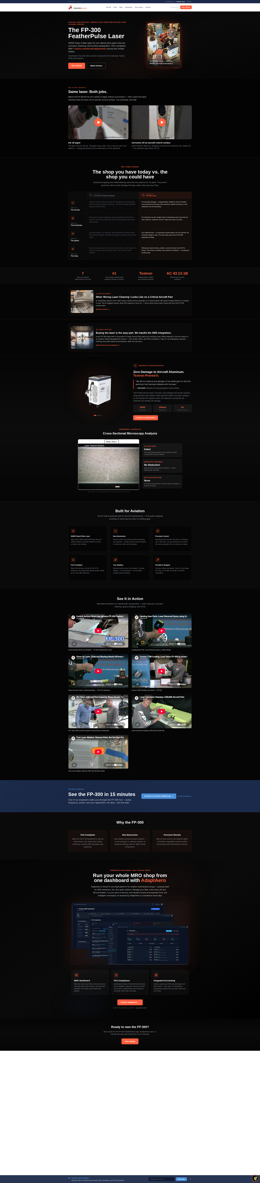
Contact (148, 7)
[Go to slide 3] (97, 415)
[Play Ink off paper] (98, 122)
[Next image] (117, 392)
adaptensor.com (141, 1008)
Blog (120, 7)
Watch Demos (96, 66)
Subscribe (181, 1179)
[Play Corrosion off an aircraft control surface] (162, 122)
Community (128, 7)
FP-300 (108, 7)
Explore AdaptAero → (130, 1002)
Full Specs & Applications (145, 418)
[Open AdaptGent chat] (255, 1178)
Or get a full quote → (185, 796)
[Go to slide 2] (95, 415)
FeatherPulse (169, 1)
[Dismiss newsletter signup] (190, 1179)
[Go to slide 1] (94, 415)
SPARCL (189, 1)
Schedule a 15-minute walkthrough (157, 796)
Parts (115, 7)
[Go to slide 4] (100, 415)
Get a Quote (139, 7)
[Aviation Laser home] (77, 7)
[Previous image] (77, 392)
